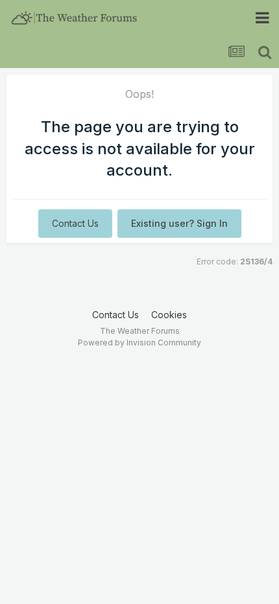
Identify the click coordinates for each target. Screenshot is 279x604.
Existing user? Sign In (179, 223)
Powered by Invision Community (139, 342)
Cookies (169, 314)
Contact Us (75, 223)
